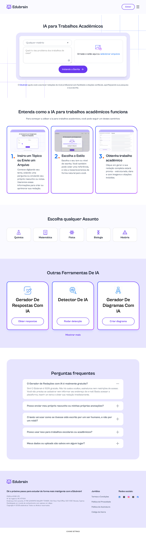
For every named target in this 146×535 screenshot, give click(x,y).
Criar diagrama (118, 321)
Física (72, 237)
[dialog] (73, 531)
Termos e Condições (100, 497)
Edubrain (24, 85)
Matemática (45, 237)
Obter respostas (27, 321)
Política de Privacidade (101, 502)
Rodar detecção (73, 321)
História (124, 237)
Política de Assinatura (101, 507)
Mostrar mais (73, 334)
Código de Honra (99, 512)
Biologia (98, 237)
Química (18, 237)
